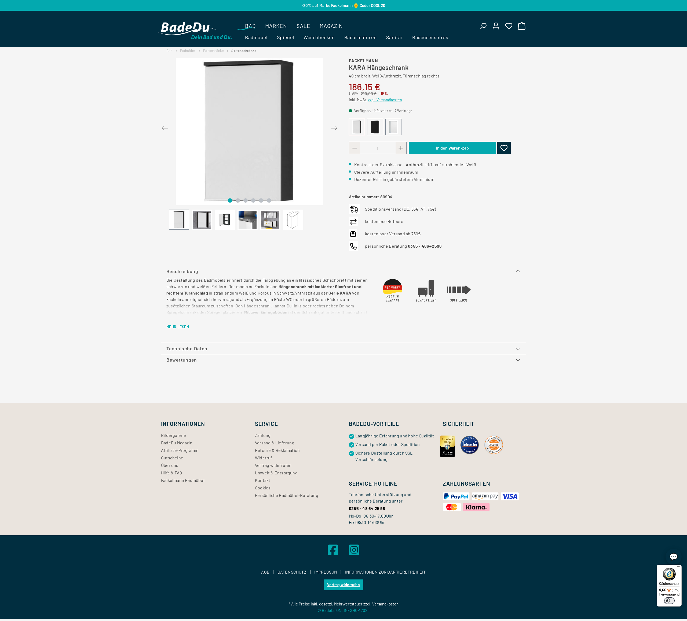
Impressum (326, 571)
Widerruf (263, 457)
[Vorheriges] (165, 127)
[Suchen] (483, 25)
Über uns (169, 465)
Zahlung (263, 435)
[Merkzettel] (508, 25)
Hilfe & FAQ (171, 472)
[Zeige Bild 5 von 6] (261, 200)
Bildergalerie (173, 435)
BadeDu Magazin (176, 442)
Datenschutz (292, 571)
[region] (250, 144)
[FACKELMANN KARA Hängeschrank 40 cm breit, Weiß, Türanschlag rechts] (393, 127)
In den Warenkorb (452, 147)
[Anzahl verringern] (354, 148)
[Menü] (678, 568)
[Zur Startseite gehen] (195, 30)
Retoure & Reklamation (277, 450)
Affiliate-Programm (180, 450)
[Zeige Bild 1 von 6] (230, 200)
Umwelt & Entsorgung (276, 472)
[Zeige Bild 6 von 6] (269, 200)
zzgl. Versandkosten (385, 100)
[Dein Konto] (496, 25)
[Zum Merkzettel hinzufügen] (504, 148)
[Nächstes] (334, 127)
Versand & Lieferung (274, 442)
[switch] (669, 600)
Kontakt (262, 480)
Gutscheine (172, 457)
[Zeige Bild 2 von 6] (238, 200)
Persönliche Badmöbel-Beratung (286, 495)
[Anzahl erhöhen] (401, 148)
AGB (265, 571)
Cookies (263, 487)
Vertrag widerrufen (273, 465)
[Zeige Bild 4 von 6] (253, 200)
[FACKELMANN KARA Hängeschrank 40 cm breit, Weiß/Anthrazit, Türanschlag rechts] (249, 131)
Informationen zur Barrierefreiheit (385, 571)
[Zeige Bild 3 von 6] (245, 200)
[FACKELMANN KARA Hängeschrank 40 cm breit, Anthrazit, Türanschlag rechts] (375, 127)
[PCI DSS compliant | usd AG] (494, 444)
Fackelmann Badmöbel (182, 480)
